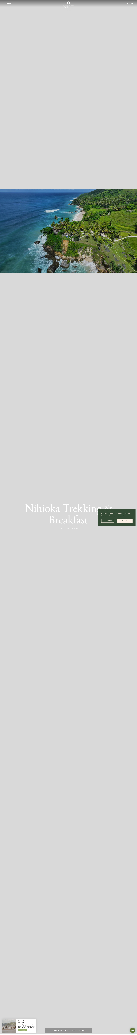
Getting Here (71, 1030)
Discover (22, 1030)
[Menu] (3, 3)
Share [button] (82, 1030)
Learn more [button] (107, 520)
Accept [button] (124, 520)
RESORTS (9, 3)
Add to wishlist (70, 529)
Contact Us (58, 1030)
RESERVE (130, 3)
